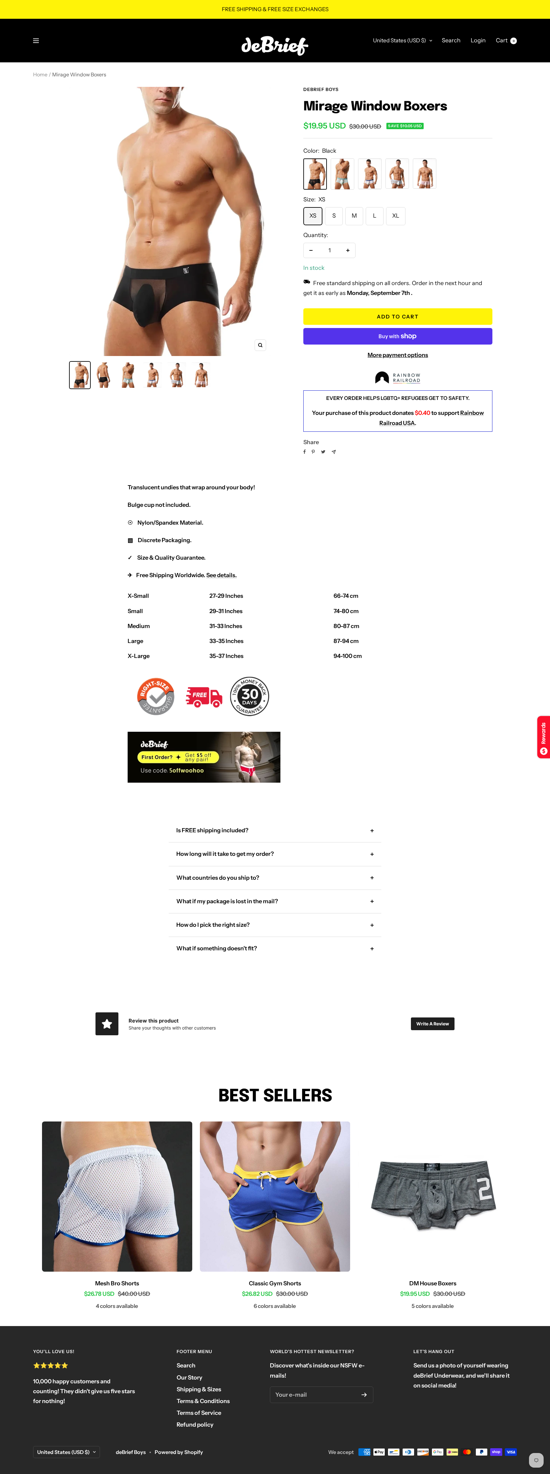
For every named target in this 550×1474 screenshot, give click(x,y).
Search (451, 40)
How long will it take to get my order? (225, 853)
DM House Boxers (432, 1283)
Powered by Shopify (179, 1452)
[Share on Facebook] (304, 452)
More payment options (398, 355)
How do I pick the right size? (213, 924)
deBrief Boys (321, 89)
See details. (221, 575)
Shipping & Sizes (199, 1389)
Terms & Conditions (203, 1401)
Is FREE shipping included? (212, 830)
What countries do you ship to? (217, 877)
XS (312, 215)
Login (478, 40)
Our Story (189, 1377)
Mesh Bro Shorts (117, 1283)
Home (40, 74)
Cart (505, 40)
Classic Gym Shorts (275, 1283)
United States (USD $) (399, 40)
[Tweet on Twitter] (323, 452)
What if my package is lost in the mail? (227, 901)
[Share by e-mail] (334, 452)
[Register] (364, 1395)
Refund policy (195, 1424)
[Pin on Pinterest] (313, 452)
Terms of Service (199, 1412)
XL (395, 215)
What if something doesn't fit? (216, 948)
